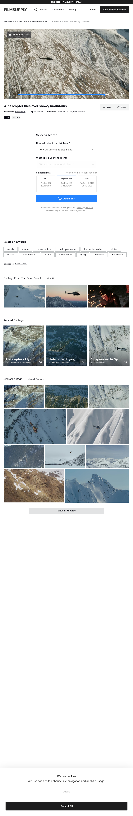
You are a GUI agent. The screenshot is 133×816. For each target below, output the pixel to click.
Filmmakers (8, 21)
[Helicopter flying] (24, 396)
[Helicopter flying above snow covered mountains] (65, 456)
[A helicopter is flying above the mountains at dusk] (66, 296)
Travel (24, 264)
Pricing (72, 9)
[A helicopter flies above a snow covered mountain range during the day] (24, 296)
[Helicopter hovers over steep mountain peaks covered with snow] (97, 486)
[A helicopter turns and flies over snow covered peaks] (107, 456)
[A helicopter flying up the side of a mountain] (98, 426)
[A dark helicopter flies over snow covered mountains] (35, 426)
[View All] (50, 278)
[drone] (25, 249)
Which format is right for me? (81, 172)
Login (93, 9)
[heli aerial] (99, 255)
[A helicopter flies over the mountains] (66, 396)
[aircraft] (11, 255)
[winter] (114, 249)
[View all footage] (35, 379)
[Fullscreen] (122, 94)
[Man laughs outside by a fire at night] (108, 296)
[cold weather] (29, 255)
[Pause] (10, 94)
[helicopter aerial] (67, 249)
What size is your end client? (56, 164)
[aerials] (10, 249)
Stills (79, 2)
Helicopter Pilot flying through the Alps (39, 21)
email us (89, 207)
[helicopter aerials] (93, 249)
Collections (58, 9)
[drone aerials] (43, 249)
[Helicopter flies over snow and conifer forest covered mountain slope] (24, 456)
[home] (17, 9)
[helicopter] (117, 255)
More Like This (21, 34)
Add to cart (69, 198)
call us (80, 207)
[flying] (83, 255)
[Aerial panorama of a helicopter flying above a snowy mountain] (109, 396)
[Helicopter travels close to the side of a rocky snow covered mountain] (34, 486)
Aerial (17, 264)
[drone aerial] (65, 255)
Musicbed (55, 2)
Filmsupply (68, 2)
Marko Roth (22, 21)
